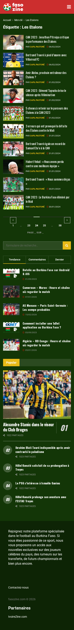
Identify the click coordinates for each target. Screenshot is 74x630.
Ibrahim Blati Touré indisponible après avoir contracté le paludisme (42, 449)
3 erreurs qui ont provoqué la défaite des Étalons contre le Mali (46, 128)
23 (28, 225)
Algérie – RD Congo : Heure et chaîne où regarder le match (47, 343)
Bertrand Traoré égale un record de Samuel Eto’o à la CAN (45, 145)
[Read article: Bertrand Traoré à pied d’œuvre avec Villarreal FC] (13, 60)
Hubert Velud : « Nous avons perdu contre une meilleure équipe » (45, 163)
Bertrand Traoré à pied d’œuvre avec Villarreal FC (46, 57)
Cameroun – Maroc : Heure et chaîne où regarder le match (46, 289)
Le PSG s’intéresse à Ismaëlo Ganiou (37, 483)
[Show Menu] (69, 7)
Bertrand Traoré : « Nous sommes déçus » (48, 181)
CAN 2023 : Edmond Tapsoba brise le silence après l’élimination (46, 92)
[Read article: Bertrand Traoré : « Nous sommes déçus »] (13, 184)
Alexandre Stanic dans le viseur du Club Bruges (28, 427)
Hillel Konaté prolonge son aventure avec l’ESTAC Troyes (40, 499)
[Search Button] (67, 245)
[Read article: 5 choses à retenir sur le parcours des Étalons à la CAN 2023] (13, 113)
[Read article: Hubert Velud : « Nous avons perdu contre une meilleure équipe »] (13, 166)
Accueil (7, 20)
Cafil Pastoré (37, 47)
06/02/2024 (54, 47)
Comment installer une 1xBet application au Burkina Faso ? (42, 325)
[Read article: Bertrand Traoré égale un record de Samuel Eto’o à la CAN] (13, 149)
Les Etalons (32, 20)
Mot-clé (18, 20)
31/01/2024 (54, 136)
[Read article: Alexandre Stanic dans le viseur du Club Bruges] (37, 394)
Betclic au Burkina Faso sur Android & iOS (46, 272)
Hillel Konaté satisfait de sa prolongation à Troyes (42, 467)
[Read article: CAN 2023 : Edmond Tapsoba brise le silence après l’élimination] (13, 95)
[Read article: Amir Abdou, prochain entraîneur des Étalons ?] (13, 77)
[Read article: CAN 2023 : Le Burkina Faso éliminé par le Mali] (13, 202)
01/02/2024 (54, 82)
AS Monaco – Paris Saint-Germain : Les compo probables (45, 307)
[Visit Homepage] (13, 7)
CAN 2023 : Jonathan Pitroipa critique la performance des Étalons (47, 39)
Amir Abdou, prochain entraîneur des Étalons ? (46, 74)
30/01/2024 (54, 189)
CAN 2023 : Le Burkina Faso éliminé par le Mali (47, 199)
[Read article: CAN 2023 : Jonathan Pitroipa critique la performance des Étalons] (13, 42)
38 (60, 225)
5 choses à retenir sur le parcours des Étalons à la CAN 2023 (47, 110)
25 (44, 225)
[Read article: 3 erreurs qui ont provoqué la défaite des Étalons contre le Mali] (13, 131)
